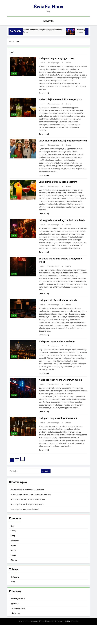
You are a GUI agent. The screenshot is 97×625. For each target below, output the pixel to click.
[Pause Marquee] (86, 31)
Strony (13, 550)
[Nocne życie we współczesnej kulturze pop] (64, 32)
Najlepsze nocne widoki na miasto (57, 341)
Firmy (13, 536)
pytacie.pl (15, 603)
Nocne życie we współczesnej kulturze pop (28, 499)
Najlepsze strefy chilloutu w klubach (58, 300)
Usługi (13, 555)
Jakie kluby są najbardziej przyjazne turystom (63, 140)
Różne (14, 74)
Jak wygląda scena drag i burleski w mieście (62, 220)
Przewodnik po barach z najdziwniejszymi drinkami (34, 30)
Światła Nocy (48, 7)
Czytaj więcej (44, 93)
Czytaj (13, 531)
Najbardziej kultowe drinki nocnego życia (60, 99)
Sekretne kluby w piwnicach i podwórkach (27, 489)
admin (42, 62)
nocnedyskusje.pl (18, 599)
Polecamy (15, 541)
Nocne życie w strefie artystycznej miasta (27, 504)
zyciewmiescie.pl (18, 608)
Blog (12, 526)
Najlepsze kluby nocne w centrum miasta (60, 379)
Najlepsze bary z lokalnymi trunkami (58, 418)
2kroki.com (15, 613)
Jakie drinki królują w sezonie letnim (58, 181)
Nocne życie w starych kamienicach (25, 509)
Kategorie (48, 21)
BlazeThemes (72, 621)
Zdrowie (14, 560)
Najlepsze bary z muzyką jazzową (56, 58)
